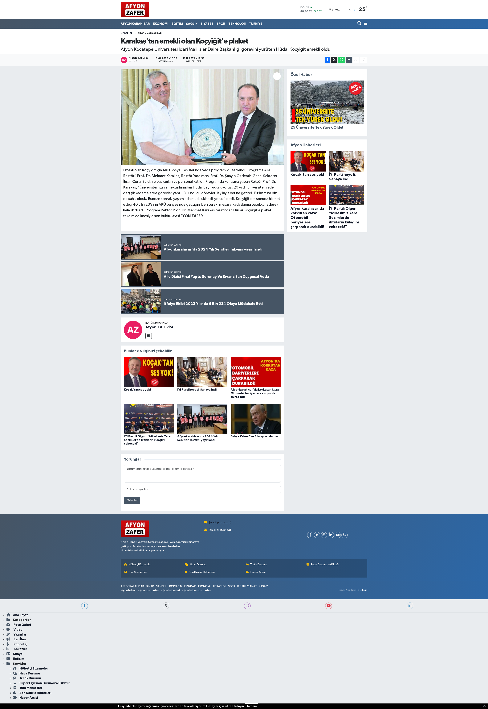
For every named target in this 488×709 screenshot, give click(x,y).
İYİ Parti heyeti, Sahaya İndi (197, 389)
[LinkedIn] (331, 535)
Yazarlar (19, 634)
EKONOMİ (160, 23)
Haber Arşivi (258, 572)
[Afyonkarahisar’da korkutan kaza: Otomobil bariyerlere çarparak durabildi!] (256, 372)
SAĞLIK (191, 23)
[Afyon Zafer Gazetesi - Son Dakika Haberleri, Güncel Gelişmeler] (135, 9)
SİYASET (207, 23)
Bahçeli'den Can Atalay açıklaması (255, 436)
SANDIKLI (161, 586)
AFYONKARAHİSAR (135, 23)
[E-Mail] (148, 336)
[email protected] (220, 522)
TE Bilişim (361, 590)
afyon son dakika (148, 590)
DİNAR (150, 586)
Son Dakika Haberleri (202, 572)
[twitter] (166, 606)
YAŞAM (263, 586)
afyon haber (128, 590)
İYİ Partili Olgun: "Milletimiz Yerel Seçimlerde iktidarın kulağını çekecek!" (147, 440)
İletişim (18, 658)
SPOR (221, 23)
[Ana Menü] (365, 24)
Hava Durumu (198, 564)
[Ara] (359, 24)
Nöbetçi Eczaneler (140, 564)
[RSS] (344, 535)
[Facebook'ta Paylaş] (327, 60)
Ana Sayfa (20, 615)
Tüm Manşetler (137, 572)
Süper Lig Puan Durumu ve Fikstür (44, 683)
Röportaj (20, 644)
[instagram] (247, 606)
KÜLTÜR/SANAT (247, 586)
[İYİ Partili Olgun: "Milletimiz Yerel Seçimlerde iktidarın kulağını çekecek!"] (149, 418)
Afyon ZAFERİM (159, 327)
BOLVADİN (175, 586)
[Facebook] (310, 535)
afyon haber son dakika (196, 590)
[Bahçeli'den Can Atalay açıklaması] (256, 418)
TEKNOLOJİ (237, 23)
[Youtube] (338, 535)
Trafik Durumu (258, 564)
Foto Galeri (22, 624)
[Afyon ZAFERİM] (133, 329)
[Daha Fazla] (349, 60)
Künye (17, 654)
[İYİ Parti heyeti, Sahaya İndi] (202, 372)
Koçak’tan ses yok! (137, 389)
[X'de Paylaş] (334, 60)
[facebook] (84, 606)
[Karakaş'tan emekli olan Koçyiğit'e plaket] (202, 117)
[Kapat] (485, 705)
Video (17, 629)
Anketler (20, 649)
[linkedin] (410, 606)
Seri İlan (19, 639)
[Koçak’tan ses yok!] (149, 372)
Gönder (132, 500)
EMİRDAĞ (190, 586)
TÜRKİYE (255, 23)
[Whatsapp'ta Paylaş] (341, 60)
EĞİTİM (177, 23)
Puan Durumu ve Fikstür (325, 564)
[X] (317, 535)
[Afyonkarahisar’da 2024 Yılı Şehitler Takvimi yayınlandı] (202, 418)
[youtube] (328, 606)
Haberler (127, 33)
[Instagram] (324, 535)
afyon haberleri (170, 590)
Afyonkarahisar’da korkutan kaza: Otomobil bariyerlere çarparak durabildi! (255, 393)
